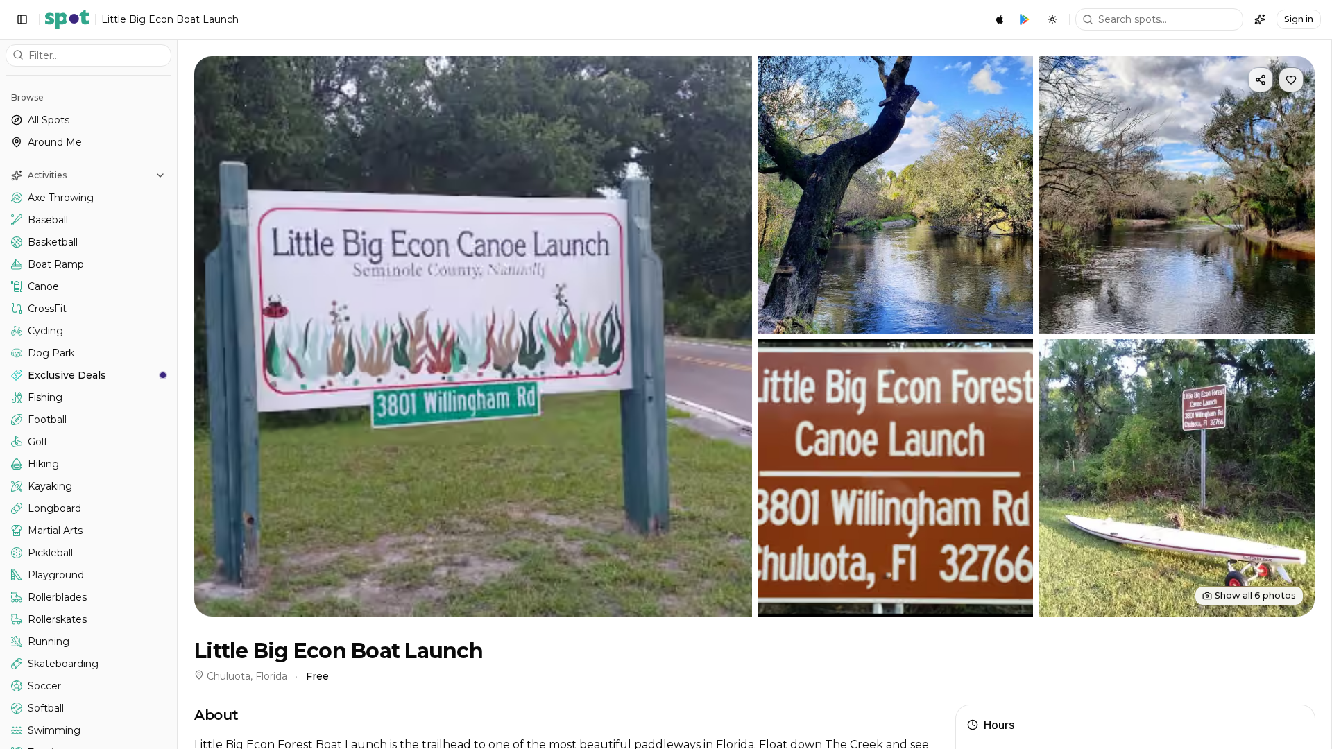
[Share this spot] (1260, 79)
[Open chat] (1260, 19)
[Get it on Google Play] (1025, 19)
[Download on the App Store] (1000, 19)
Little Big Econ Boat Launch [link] (170, 19)
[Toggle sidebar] (22, 19)
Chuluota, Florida (247, 676)
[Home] (67, 19)
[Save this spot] (1291, 79)
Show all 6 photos (1255, 595)
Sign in (1298, 19)
